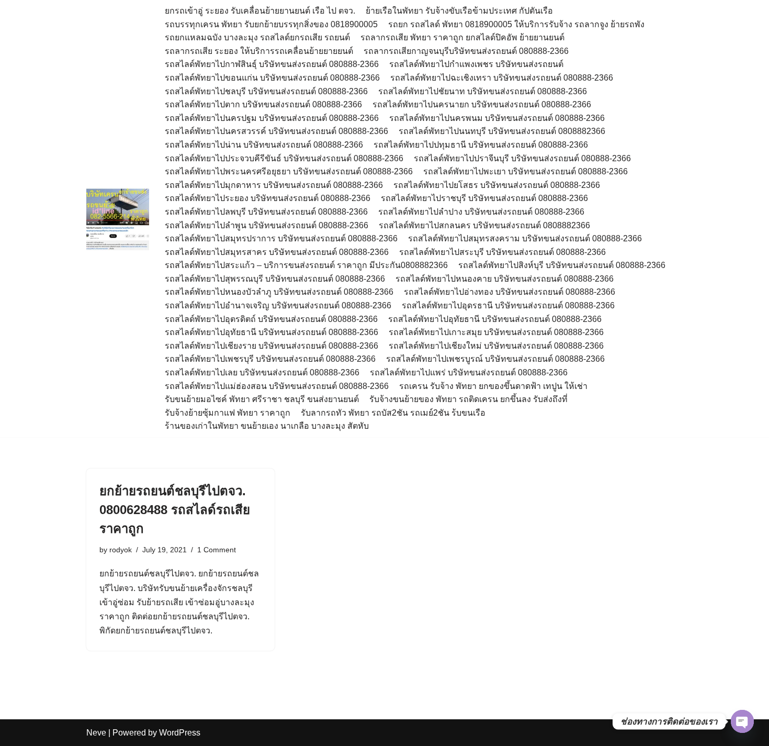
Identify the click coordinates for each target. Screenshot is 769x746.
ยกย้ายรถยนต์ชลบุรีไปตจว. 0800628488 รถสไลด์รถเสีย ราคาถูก (174, 510)
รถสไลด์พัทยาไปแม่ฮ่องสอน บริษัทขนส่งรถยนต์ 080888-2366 (277, 386)
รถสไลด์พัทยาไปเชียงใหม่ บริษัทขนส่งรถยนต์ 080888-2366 (496, 345)
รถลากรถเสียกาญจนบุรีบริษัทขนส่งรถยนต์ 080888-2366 (466, 51)
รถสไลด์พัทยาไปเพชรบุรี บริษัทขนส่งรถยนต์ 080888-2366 (270, 358)
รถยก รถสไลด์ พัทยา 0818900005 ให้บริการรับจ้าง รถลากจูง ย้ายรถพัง (517, 24)
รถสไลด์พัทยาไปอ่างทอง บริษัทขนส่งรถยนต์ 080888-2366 (509, 291)
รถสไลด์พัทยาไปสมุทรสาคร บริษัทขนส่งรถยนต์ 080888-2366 (277, 252)
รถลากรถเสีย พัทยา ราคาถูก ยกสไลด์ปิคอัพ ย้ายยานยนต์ (462, 37)
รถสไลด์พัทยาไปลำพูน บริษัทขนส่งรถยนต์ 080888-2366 (266, 225)
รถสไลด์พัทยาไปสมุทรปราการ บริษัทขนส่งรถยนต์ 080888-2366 (281, 238)
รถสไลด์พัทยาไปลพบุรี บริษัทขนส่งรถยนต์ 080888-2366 (266, 211)
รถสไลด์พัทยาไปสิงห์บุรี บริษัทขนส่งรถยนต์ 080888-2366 (561, 265)
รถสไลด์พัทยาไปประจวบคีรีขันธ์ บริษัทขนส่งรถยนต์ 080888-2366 (284, 158)
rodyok (120, 549)
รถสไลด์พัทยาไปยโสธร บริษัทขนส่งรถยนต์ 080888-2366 (496, 185)
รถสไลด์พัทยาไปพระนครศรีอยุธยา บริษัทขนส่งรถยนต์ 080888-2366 (289, 171)
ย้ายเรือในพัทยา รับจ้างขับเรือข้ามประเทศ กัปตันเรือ (459, 10)
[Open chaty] (742, 721)
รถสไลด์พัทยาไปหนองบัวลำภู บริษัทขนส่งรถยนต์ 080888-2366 (279, 291)
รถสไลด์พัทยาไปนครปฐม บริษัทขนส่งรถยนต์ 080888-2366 (272, 118)
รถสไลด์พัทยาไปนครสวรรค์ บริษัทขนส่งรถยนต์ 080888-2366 (276, 131)
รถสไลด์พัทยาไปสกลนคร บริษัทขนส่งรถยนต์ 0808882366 (484, 225)
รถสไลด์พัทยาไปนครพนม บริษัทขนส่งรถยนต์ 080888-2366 (497, 118)
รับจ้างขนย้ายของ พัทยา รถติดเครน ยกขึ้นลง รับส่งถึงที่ (468, 399)
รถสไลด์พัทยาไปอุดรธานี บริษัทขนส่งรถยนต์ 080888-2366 (508, 305)
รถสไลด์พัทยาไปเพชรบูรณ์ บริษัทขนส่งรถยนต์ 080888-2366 (495, 358)
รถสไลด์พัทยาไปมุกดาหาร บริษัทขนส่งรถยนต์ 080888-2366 (274, 185)
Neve (96, 732)
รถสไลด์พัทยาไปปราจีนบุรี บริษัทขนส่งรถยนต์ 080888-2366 (522, 158)
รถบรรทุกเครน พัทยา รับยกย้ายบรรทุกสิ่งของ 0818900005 (271, 24)
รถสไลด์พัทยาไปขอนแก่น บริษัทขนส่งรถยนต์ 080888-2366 (272, 77)
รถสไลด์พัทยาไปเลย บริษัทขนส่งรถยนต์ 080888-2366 (262, 372)
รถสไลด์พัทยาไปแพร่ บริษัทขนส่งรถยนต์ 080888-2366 (469, 372)
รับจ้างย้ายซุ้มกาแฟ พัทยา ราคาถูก (227, 412)
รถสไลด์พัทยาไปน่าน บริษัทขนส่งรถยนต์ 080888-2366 (264, 144)
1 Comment (216, 549)
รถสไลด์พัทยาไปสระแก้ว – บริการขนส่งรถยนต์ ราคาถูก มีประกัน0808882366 (306, 265)
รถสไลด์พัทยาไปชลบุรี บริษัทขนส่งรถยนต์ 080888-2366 (266, 91)
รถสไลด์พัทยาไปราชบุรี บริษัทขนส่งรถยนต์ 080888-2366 (484, 198)
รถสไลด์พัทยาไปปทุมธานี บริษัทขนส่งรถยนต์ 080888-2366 (481, 144)
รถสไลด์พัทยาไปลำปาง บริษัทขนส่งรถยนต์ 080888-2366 (481, 211)
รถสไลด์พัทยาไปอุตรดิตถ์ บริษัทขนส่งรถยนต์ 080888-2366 (271, 319)
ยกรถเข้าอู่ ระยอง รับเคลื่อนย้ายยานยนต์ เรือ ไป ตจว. (260, 10)
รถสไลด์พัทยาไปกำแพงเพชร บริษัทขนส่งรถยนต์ (476, 64)
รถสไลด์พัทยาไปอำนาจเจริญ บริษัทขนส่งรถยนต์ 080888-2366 (278, 305)
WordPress (179, 732)
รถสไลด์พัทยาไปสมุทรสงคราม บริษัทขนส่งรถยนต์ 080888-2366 (525, 238)
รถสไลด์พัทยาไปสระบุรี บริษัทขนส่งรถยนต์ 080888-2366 (502, 252)
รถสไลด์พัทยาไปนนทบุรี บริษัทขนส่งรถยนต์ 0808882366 (502, 131)
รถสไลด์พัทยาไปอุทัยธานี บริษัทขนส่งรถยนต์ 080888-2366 (495, 319)
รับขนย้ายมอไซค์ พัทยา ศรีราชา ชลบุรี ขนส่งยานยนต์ (262, 399)
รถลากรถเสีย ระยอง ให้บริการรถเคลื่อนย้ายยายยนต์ (259, 51)
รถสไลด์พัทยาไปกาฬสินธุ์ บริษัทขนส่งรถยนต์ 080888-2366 (272, 64)
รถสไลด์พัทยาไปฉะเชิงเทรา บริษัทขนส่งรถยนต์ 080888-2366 (501, 77)
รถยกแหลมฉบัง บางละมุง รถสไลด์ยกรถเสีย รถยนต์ (257, 37)
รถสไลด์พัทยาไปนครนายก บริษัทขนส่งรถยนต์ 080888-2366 (481, 104)
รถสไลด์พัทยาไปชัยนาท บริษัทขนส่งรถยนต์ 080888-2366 (482, 91)
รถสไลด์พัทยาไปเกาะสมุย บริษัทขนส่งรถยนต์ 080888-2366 (496, 332)
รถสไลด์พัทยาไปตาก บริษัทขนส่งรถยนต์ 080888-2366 (263, 104)
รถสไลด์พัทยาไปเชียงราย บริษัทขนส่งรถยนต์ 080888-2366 (271, 345)
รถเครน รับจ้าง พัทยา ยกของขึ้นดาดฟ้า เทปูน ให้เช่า (493, 386)
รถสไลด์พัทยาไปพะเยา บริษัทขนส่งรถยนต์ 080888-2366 (525, 171)
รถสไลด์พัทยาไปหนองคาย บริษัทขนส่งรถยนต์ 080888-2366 (504, 278)
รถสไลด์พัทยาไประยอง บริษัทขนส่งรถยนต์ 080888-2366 (267, 198)
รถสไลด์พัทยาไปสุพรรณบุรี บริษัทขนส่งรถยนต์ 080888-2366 (275, 278)
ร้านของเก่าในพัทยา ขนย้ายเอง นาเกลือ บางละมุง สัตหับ (267, 425)
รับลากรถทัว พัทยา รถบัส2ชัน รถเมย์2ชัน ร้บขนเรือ (393, 412)
